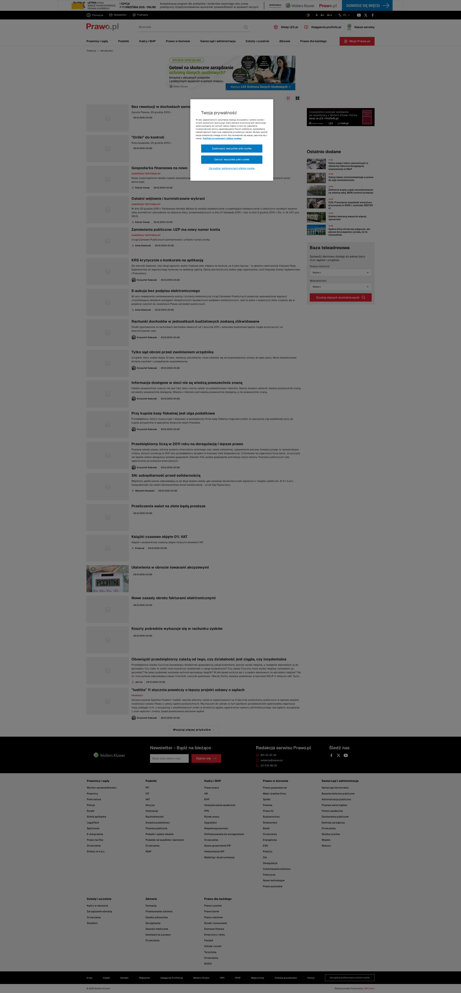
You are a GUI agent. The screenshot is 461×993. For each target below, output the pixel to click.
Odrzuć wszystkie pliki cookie (231, 159)
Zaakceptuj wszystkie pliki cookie (232, 148)
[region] (231, 140)
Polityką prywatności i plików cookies (222, 138)
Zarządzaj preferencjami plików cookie (232, 168)
